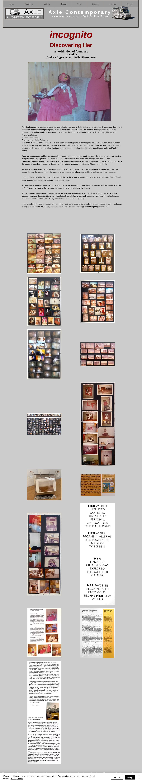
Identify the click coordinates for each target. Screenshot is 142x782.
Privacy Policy (17, 778)
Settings (117, 777)
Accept (130, 777)
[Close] (138, 777)
